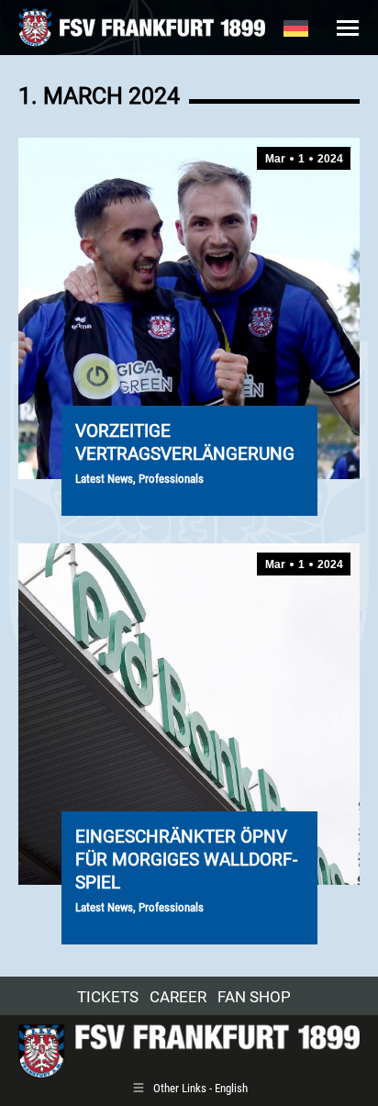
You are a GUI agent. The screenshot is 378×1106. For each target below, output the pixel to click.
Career (178, 997)
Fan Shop (254, 997)
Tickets (108, 997)
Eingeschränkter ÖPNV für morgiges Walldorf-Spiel (186, 859)
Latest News (104, 479)
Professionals (171, 479)
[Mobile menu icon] (348, 28)
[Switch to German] (295, 27)
